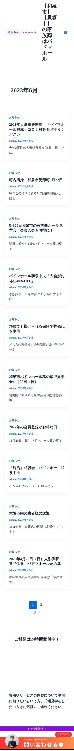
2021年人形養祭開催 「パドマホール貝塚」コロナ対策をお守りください (37, 129)
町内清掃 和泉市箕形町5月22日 (36, 180)
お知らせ (14, 117)
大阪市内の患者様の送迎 (29, 513)
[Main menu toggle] (65, 32)
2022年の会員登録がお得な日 (33, 427)
